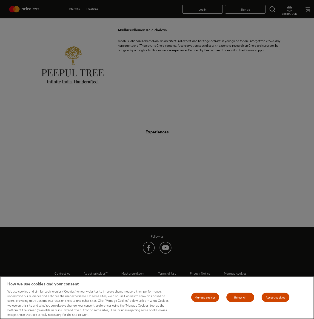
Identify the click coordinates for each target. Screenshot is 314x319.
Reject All (240, 297)
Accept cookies (275, 297)
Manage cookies (205, 297)
